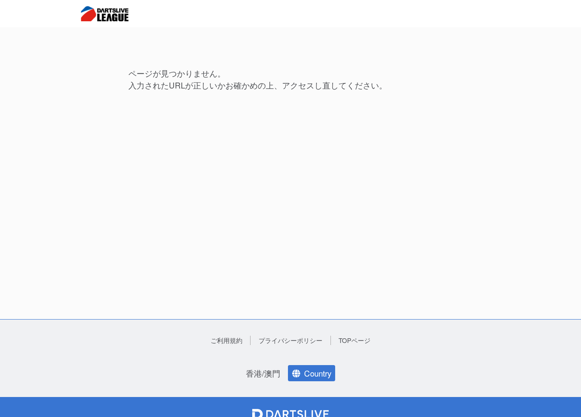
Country (317, 373)
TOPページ (354, 340)
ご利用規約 (226, 340)
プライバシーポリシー (290, 340)
